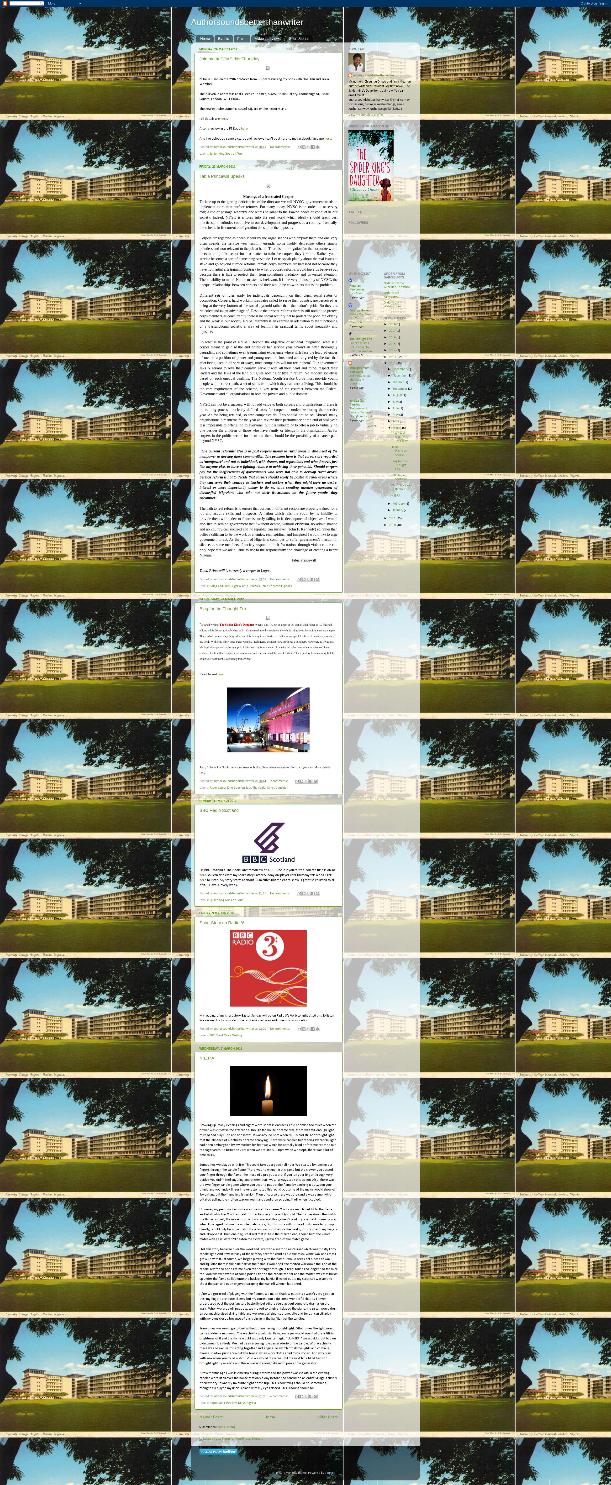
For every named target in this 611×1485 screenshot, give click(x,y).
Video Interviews (268, 39)
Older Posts (327, 1417)
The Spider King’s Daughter (237, 625)
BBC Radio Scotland (219, 810)
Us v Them (356, 293)
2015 (392, 344)
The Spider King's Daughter (270, 787)
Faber (213, 787)
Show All (372, 426)
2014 (392, 350)
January (398, 510)
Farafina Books (360, 310)
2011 (392, 518)
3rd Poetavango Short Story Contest (360, 379)
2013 (392, 357)
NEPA (241, 1403)
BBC (212, 1035)
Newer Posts (211, 1417)
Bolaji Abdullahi (220, 586)
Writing (237, 1035)
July (395, 402)
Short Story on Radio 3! (222, 922)
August (398, 395)
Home (205, 39)
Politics (255, 586)
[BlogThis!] (303, 147)
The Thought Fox (361, 339)
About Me (216, 1403)
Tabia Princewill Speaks (222, 176)
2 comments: (279, 781)
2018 (392, 324)
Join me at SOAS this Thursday (229, 59)
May (396, 414)
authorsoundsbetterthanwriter (373, 75)
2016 (392, 337)
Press (242, 39)
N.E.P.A (207, 1058)
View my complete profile (365, 114)
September (400, 388)
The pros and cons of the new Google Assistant (361, 412)
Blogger (330, 1473)
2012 (392, 363)
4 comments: (279, 1396)
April (396, 421)
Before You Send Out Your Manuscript (361, 318)
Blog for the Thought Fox (223, 608)
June (396, 408)
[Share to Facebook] (313, 147)
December (400, 369)
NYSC (245, 586)
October (399, 382)
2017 (392, 330)
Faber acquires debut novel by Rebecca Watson (361, 346)
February (399, 503)
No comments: (280, 147)
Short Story (223, 1035)
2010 (392, 525)
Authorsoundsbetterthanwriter (247, 22)
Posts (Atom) (226, 1427)
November (400, 375)
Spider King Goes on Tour (226, 153)
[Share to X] (308, 147)
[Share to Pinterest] (317, 147)
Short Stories (299, 39)
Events (223, 39)
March (397, 428)
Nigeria (236, 586)
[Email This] (299, 147)
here (224, 119)
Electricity (230, 1403)
